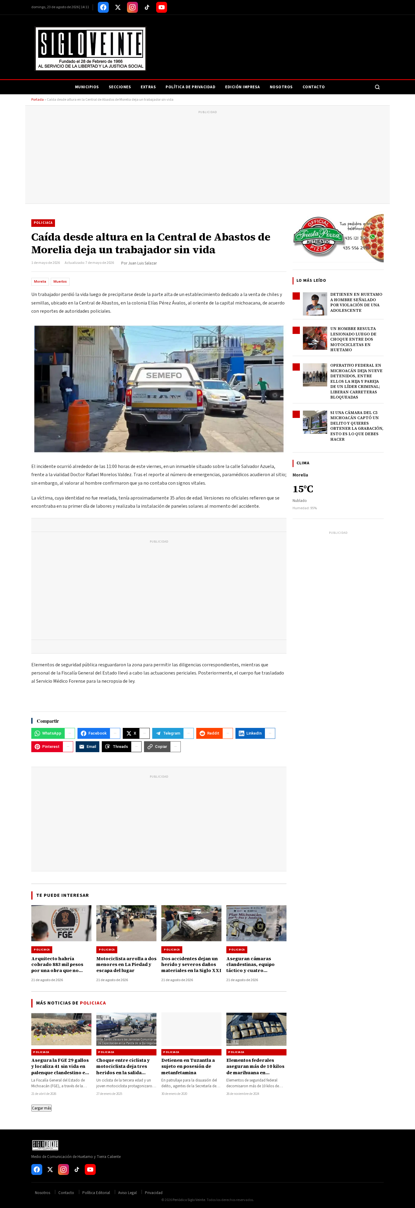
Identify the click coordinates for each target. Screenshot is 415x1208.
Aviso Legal (127, 1193)
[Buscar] (377, 87)
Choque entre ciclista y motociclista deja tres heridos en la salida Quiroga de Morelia (123, 1069)
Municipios (87, 87)
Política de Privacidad (190, 87)
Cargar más (41, 1108)
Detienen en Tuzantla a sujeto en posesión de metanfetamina (188, 1066)
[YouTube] (161, 7)
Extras (148, 87)
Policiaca (43, 222)
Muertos (60, 282)
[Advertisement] (207, 158)
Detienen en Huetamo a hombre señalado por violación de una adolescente (356, 302)
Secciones (120, 87)
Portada (37, 99)
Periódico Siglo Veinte (189, 1200)
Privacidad (154, 1193)
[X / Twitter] (117, 7)
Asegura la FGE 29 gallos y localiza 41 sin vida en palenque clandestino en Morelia (60, 1069)
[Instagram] (132, 7)
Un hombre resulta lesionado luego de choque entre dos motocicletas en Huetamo (353, 339)
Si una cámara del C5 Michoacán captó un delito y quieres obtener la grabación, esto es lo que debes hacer (356, 426)
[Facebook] (103, 7)
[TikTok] (147, 7)
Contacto (314, 87)
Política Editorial (96, 1193)
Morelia (40, 282)
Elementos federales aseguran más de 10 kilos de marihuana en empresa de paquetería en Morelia (255, 1072)
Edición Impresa (242, 87)
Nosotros (281, 87)
